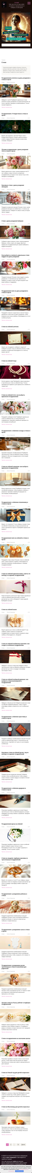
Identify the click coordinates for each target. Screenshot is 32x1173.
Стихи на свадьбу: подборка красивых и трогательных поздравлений (15, 859)
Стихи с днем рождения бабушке (12, 221)
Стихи (3, 82)
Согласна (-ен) (19, 1171)
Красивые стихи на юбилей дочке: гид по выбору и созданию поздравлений (15, 753)
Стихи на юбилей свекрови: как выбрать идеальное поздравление (15, 467)
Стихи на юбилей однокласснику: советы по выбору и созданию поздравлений (16, 574)
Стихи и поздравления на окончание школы (16, 1038)
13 (18, 1144)
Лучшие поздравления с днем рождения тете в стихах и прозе (15, 150)
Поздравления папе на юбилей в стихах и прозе (15, 538)
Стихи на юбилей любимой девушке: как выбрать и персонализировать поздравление (15, 681)
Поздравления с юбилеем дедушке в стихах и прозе (14, 789)
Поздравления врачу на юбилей (12, 824)
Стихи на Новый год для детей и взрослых (15, 1072)
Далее (23, 1144)
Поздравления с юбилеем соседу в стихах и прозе (16, 431)
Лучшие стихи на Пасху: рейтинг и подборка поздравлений (16, 1003)
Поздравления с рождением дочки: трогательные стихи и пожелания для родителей (14, 967)
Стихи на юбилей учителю (10, 326)
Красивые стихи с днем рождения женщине (13, 186)
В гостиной (16, 2)
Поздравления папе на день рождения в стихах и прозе (15, 291)
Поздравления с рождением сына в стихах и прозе (16, 930)
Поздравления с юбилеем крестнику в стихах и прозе (14, 717)
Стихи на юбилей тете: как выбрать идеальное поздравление (13, 395)
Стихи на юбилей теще (9, 361)
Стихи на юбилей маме (9, 609)
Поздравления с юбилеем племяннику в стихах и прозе (15, 503)
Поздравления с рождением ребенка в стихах (14, 894)
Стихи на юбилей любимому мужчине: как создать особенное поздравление (16, 644)
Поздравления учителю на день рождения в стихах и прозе (16, 78)
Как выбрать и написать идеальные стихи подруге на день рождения (15, 256)
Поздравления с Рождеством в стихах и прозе (15, 114)
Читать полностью (7, 107)
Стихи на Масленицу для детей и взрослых (16, 1107)
